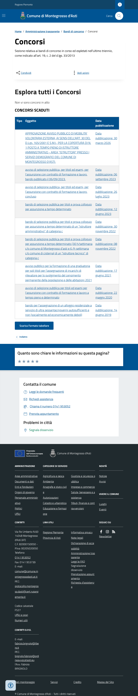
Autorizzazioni (50, 498)
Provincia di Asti (52, 538)
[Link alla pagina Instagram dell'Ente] (107, 532)
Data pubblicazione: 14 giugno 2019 (106, 310)
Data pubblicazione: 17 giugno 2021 (106, 271)
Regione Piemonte (24, 4)
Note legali (77, 538)
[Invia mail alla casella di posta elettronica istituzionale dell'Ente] (27, 574)
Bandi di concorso (73, 31)
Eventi (102, 509)
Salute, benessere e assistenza (83, 495)
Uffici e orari (21, 615)
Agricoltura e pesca (53, 476)
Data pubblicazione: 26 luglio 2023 (106, 192)
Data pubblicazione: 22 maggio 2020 (106, 293)
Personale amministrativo (26, 500)
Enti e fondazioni (24, 487)
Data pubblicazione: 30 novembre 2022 (106, 226)
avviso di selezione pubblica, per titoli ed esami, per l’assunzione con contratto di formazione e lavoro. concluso (57, 192)
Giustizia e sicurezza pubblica (83, 478)
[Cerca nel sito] (117, 16)
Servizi (54, 682)
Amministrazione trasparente (42, 31)
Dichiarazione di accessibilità (82, 546)
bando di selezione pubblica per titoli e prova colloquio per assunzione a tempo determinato (58, 206)
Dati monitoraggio (25, 682)
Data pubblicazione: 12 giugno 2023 (106, 209)
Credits (77, 682)
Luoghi (103, 504)
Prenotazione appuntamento (82, 576)
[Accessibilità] (10, 685)
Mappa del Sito (105, 682)
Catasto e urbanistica (54, 503)
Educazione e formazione (54, 511)
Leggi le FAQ (78, 561)
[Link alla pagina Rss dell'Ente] (114, 532)
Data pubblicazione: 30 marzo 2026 (106, 138)
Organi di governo (24, 492)
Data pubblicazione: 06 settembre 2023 (106, 174)
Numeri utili (21, 620)
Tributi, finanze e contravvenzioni (83, 505)
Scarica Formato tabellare (34, 326)
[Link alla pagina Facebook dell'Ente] (101, 532)
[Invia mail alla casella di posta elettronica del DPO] (27, 645)
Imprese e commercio (83, 487)
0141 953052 (23, 557)
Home (18, 31)
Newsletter (105, 536)
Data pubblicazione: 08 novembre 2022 (106, 244)
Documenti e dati (24, 481)
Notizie (103, 476)
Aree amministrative (26, 476)
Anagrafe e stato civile (55, 489)
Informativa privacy (82, 532)
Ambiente (48, 481)
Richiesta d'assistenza (82, 585)
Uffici (17, 514)
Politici (18, 508)
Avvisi (102, 481)
